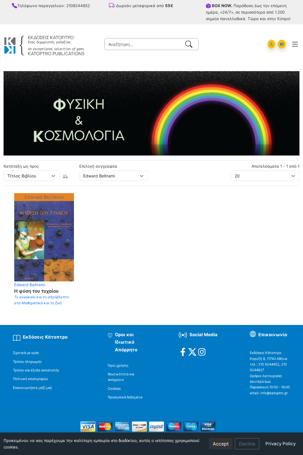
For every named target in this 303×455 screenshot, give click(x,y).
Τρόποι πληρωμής (27, 362)
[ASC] (65, 176)
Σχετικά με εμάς (26, 353)
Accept (221, 444)
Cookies (114, 389)
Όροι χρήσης (118, 365)
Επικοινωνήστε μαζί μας (32, 388)
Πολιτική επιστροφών (30, 379)
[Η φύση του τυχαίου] (44, 236)
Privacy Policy (280, 443)
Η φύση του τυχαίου (36, 291)
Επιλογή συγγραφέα (98, 166)
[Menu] (295, 44)
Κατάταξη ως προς (21, 166)
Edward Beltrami (29, 284)
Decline (247, 444)
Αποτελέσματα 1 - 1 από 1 (275, 166)
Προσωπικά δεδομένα (125, 397)
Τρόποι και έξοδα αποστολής (36, 370)
